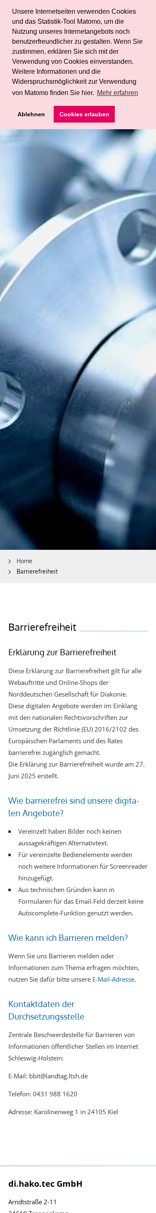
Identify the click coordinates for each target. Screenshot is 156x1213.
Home (24, 560)
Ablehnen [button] (31, 114)
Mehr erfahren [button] (117, 92)
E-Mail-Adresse (113, 979)
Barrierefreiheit (37, 571)
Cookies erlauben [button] (84, 114)
